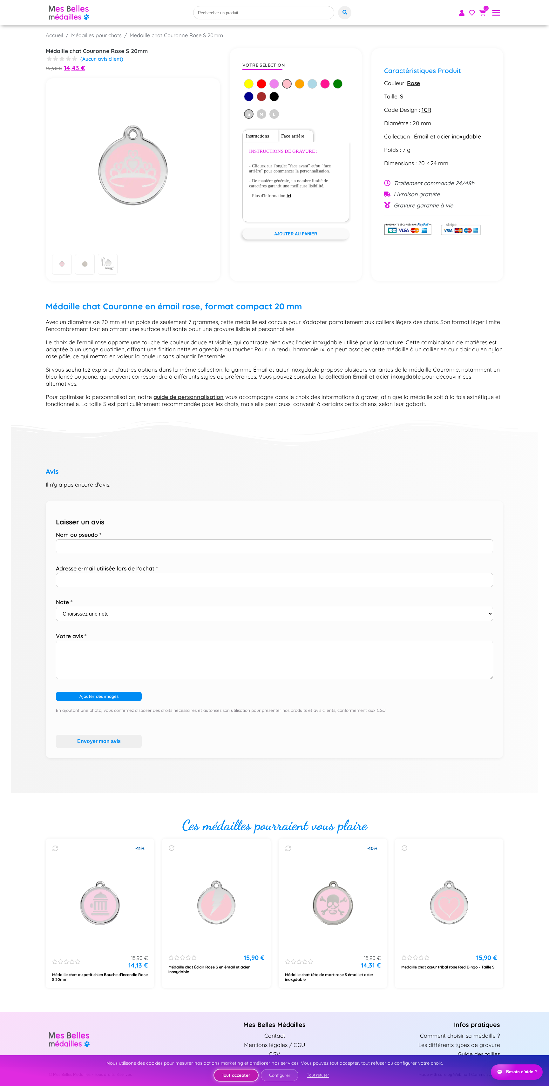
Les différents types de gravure (459, 1044)
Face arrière (292, 135)
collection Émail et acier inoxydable (373, 376)
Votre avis (71, 635)
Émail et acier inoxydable (447, 136)
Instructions (257, 135)
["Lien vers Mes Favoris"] (472, 13)
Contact (274, 1035)
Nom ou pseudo (78, 534)
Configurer (279, 1075)
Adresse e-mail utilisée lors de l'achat (107, 568)
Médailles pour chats (96, 35)
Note (64, 601)
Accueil (54, 35)
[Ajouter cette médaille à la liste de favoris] (55, 848)
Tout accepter (236, 1075)
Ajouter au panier (295, 234)
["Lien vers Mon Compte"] (462, 13)
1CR (426, 109)
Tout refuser (318, 1075)
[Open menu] (496, 13)
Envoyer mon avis (99, 741)
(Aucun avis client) (101, 59)
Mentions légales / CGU (274, 1044)
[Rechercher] (344, 12)
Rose (413, 82)
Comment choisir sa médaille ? (460, 1035)
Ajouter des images (99, 696)
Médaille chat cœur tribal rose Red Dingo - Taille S (447, 967)
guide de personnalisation (188, 396)
